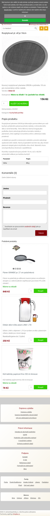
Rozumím (25, 20)
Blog (25, 469)
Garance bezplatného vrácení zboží (26, 415)
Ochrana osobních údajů (25, 443)
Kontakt (25, 457)
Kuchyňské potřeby (16, 113)
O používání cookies (25, 440)
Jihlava (26, 498)
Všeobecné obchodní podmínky (25, 432)
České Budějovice (15, 482)
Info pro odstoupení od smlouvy (26, 418)
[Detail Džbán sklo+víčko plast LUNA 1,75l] (25, 310)
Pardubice (45, 482)
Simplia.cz (16, 514)
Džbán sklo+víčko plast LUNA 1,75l (17, 325)
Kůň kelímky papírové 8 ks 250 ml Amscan (20, 374)
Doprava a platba (26, 412)
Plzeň (20, 485)
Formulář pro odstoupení (25, 466)
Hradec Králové (28, 482)
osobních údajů (30, 226)
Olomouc (33, 498)
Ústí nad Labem (29, 485)
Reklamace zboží (25, 463)
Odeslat (41, 233)
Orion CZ (11, 91)
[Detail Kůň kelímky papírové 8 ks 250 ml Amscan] (25, 359)
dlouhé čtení (8, 10)
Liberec (37, 482)
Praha (6, 482)
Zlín (39, 498)
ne (25, 16)
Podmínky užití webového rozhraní (25, 438)
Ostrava (19, 498)
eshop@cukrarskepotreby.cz (39, 24)
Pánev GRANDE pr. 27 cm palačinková (18, 272)
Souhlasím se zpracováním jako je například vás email (21, 228)
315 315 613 (7, 24)
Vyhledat (36, 28)
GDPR (25, 435)
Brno (13, 498)
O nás (25, 460)
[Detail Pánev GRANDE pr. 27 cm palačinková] (25, 257)
